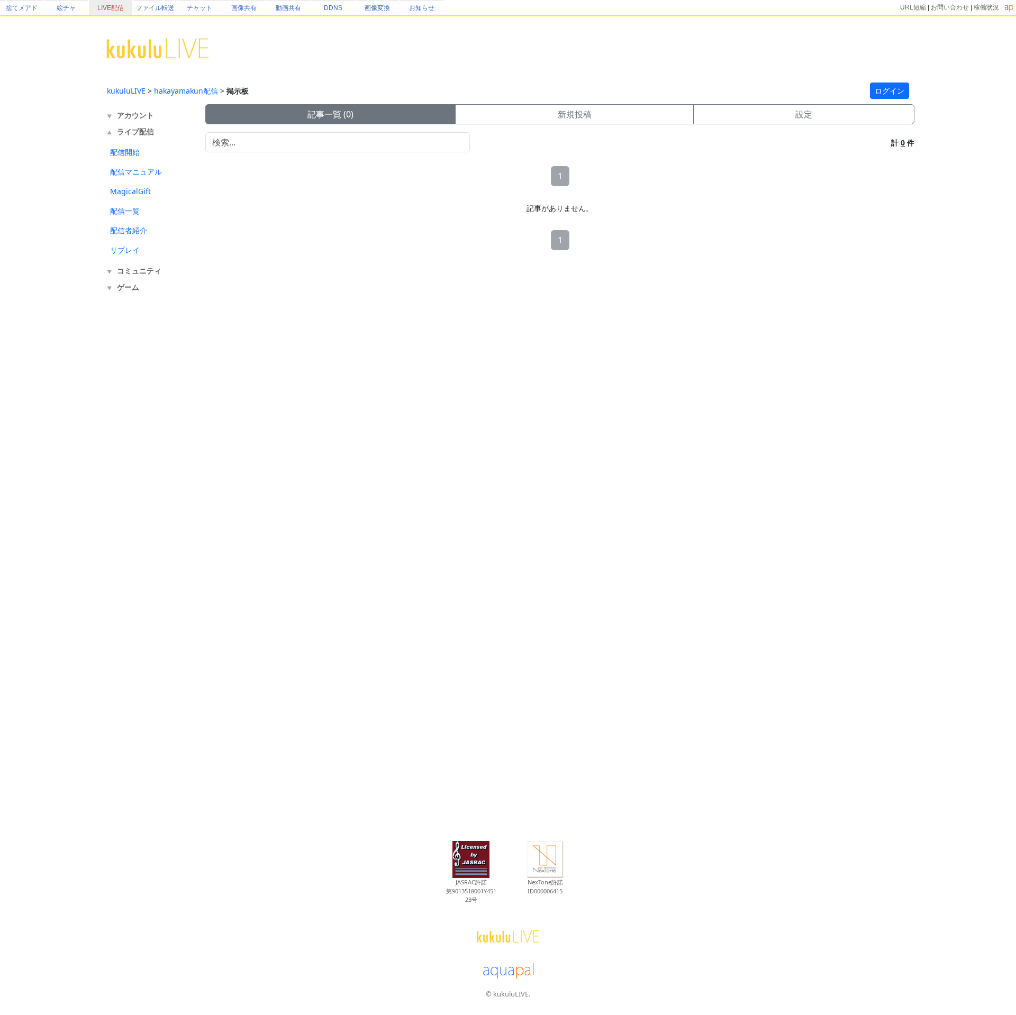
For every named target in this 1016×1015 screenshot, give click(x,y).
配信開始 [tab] (125, 152)
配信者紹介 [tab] (128, 230)
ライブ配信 (135, 131)
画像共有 (244, 8)
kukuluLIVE (126, 91)
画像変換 (377, 8)
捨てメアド (22, 8)
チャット (199, 8)
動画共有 (288, 8)
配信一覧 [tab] (125, 211)
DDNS (333, 8)
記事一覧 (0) (330, 114)
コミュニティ (139, 271)
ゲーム (128, 287)
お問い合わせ (950, 7)
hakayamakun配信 (186, 91)
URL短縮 (913, 7)
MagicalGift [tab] (130, 191)
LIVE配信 (110, 8)
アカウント (135, 115)
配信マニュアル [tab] (136, 172)
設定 (803, 114)
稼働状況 (986, 7)
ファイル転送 (155, 8)
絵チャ (66, 8)
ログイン (889, 91)
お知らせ (421, 8)
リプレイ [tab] (125, 250)
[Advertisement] (149, 469)
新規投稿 (575, 114)
